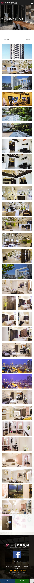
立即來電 (7, 580)
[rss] (20, 562)
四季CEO (6, 39)
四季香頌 (28, 39)
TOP (32, 580)
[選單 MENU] (32, 3)
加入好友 (22, 580)
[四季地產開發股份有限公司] (9, 2)
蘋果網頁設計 (17, 574)
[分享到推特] (14, 562)
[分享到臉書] (17, 562)
